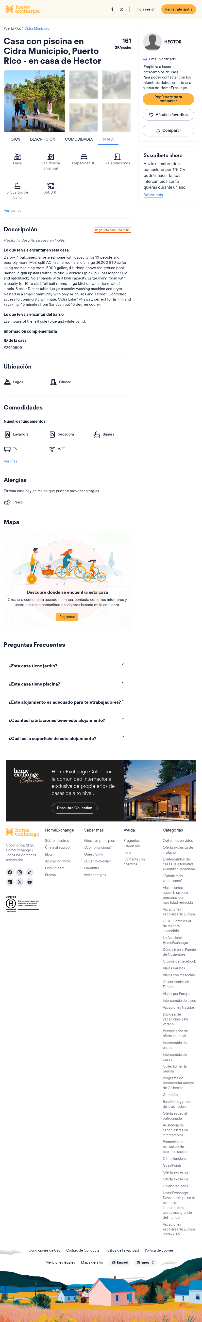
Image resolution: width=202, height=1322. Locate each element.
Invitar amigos (95, 875)
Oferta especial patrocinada (175, 1115)
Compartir (171, 130)
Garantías (92, 868)
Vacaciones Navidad (179, 1007)
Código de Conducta (83, 1250)
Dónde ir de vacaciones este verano (175, 1019)
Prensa (50, 875)
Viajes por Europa (176, 994)
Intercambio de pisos (179, 1001)
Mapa (108, 139)
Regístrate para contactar (168, 99)
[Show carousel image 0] (34, 101)
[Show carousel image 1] (83, 84)
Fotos (14, 139)
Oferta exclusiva (175, 1172)
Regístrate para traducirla (112, 230)
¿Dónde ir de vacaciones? (173, 878)
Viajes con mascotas (179, 975)
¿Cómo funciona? (98, 847)
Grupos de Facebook (179, 961)
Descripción (42, 139)
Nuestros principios (99, 841)
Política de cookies (159, 1250)
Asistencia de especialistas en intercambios (175, 1130)
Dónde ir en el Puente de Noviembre (179, 952)
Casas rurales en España (176, 984)
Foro (127, 852)
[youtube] (30, 882)
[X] (20, 882)
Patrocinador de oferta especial (175, 1033)
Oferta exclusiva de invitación (178, 850)
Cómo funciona (175, 1159)
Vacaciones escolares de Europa (179, 911)
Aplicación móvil (57, 861)
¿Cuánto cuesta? (97, 861)
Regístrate (67, 617)
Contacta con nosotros (134, 861)
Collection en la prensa (175, 1068)
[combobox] (120, 1263)
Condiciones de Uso (44, 1250)
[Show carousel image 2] (116, 84)
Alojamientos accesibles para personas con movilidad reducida (178, 895)
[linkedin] (10, 882)
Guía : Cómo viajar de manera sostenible (177, 926)
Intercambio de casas (175, 1045)
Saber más (153, 195)
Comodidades (79, 139)
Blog (48, 854)
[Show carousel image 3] (83, 117)
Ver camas (12, 210)
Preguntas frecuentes (132, 843)
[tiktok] (30, 872)
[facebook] (10, 872)
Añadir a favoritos (172, 114)
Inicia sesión (145, 9)
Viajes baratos (174, 968)
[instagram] (20, 872)
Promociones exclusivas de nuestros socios (175, 1147)
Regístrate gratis (178, 9)
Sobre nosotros (57, 841)
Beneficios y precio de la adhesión (177, 1104)
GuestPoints (93, 854)
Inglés (59, 240)
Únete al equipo (57, 847)
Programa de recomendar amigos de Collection (179, 1083)
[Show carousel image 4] (116, 117)
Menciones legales (60, 1262)
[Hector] (152, 42)
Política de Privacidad (122, 1250)
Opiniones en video (178, 841)
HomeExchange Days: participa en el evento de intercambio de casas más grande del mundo (179, 1205)
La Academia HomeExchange (175, 940)
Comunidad (54, 868)
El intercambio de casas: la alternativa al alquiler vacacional (179, 864)
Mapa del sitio (92, 1262)
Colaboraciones (175, 1186)
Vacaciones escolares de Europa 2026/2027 (179, 1229)
